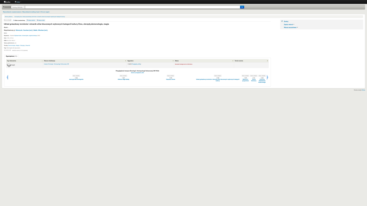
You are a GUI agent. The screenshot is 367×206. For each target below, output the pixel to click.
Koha (363, 90)
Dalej (267, 79)
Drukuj (286, 21)
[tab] (11, 56)
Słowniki (28, 45)
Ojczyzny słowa (170, 79)
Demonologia (11, 45)
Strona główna (9, 16)
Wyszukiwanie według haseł (30, 12)
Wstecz (7, 79)
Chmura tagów (45, 12)
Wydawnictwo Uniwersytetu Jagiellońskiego (25, 35)
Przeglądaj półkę (136, 64)
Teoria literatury (253, 80)
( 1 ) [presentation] (11, 56)
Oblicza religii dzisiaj (123, 79)
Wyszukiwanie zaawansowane (12, 12)
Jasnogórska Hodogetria (76, 79)
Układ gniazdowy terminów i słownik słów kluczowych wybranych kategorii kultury (39, 16)
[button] (18, 2)
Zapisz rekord (288, 24)
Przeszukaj (7, 7)
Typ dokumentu (11, 61)
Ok (242, 7)
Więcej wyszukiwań (290, 27)
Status (177, 61)
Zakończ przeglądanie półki (137, 72)
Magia (17, 45)
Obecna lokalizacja (49, 61)
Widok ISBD (42, 20)
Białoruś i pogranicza (245, 80)
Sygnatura (130, 61)
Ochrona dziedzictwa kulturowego (262, 81)
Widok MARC (31, 20)
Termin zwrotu (239, 61)
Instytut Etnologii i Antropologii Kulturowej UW (8, 2)
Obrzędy (22, 45)
